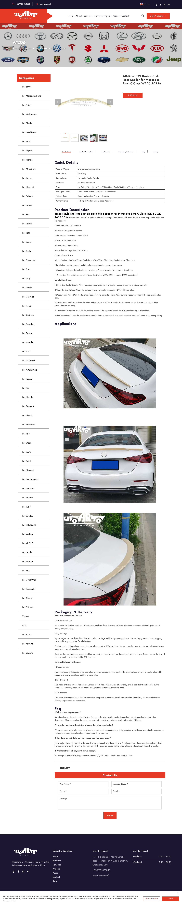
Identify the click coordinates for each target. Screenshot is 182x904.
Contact (125, 15)
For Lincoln (27, 397)
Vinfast (25, 616)
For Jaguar (27, 379)
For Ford (26, 269)
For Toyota (27, 150)
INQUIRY (132, 95)
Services (98, 15)
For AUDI (26, 105)
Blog (54, 881)
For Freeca (27, 561)
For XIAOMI (27, 643)
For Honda (27, 159)
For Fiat (25, 388)
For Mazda (27, 415)
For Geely (27, 552)
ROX (24, 625)
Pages (116, 15)
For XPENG (27, 543)
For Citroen (27, 607)
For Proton (27, 333)
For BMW (26, 86)
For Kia (25, 214)
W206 (62, 48)
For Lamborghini (30, 479)
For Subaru (27, 196)
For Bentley (27, 516)
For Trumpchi (28, 589)
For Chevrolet (28, 260)
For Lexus (26, 242)
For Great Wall (29, 579)
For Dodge (27, 287)
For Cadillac (28, 315)
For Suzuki (27, 178)
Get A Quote (157, 15)
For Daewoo (28, 488)
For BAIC (26, 452)
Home (72, 15)
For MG (26, 570)
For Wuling (27, 534)
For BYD (26, 351)
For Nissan (27, 205)
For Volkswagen (29, 114)
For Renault (27, 497)
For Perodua (28, 324)
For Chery (27, 598)
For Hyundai (28, 187)
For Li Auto (27, 653)
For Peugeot (28, 406)
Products (87, 15)
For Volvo (26, 306)
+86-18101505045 (22, 4)
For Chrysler (28, 296)
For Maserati (28, 470)
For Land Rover (29, 132)
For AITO (26, 634)
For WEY (26, 506)
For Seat (26, 141)
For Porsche (28, 342)
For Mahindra (28, 424)
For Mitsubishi (29, 169)
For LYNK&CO (29, 525)
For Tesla (26, 251)
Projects (107, 15)
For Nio (26, 433)
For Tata (26, 232)
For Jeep (26, 278)
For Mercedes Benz (40, 48)
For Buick (26, 461)
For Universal (28, 360)
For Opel (26, 443)
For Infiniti (27, 223)
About (79, 15)
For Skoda (27, 123)
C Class (54, 48)
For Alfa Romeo (29, 369)
